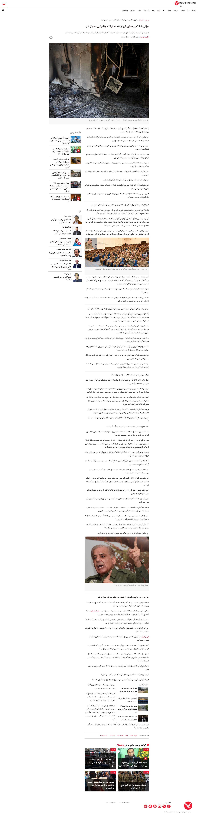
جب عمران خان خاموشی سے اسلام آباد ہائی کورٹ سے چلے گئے (127, 718)
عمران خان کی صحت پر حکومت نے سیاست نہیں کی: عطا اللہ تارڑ (133, 764)
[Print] (50, 37)
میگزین (132, 10)
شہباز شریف (95, 611)
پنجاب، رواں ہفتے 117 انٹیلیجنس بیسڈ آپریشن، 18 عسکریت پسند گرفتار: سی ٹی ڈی (101, 761)
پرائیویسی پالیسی (110, 802)
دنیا (188, 10)
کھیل (158, 10)
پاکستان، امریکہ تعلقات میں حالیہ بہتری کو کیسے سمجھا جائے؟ (61, 266)
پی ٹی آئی (112, 735)
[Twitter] (164, 806)
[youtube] (155, 806)
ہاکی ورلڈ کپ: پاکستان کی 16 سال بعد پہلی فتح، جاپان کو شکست (59, 141)
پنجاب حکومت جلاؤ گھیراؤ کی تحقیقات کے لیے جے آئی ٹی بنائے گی (127, 709)
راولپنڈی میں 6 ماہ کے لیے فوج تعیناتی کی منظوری (134, 787)
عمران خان (120, 735)
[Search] (3, 10)
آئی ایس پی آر (103, 735)
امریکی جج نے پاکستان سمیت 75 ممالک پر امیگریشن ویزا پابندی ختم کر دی (60, 163)
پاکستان (194, 10)
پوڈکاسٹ (125, 10)
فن (163, 10)
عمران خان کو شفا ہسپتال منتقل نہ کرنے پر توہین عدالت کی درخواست (100, 785)
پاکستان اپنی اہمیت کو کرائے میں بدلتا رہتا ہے (61, 221)
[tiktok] (150, 806)
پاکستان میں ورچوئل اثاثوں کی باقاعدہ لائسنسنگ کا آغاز (60, 199)
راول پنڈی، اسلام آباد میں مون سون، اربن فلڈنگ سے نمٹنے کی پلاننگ (60, 175)
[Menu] (4, 4)
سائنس (139, 10)
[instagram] (159, 806)
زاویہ (153, 10)
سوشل (169, 10)
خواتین (183, 10)
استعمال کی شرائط (124, 802)
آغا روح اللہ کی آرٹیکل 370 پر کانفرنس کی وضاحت (60, 243)
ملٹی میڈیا (146, 10)
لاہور (127, 735)
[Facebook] (169, 806)
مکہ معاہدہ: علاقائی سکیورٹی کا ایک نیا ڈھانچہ (60, 254)
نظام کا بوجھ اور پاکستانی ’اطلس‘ (62, 278)
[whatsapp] (145, 806)
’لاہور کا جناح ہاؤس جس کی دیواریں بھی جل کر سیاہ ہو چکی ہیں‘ (128, 691)
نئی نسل (175, 10)
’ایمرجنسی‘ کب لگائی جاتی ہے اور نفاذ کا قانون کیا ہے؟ (127, 700)
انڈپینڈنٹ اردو (144, 37)
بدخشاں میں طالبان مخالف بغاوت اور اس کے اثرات (61, 232)
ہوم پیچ (147, 20)
